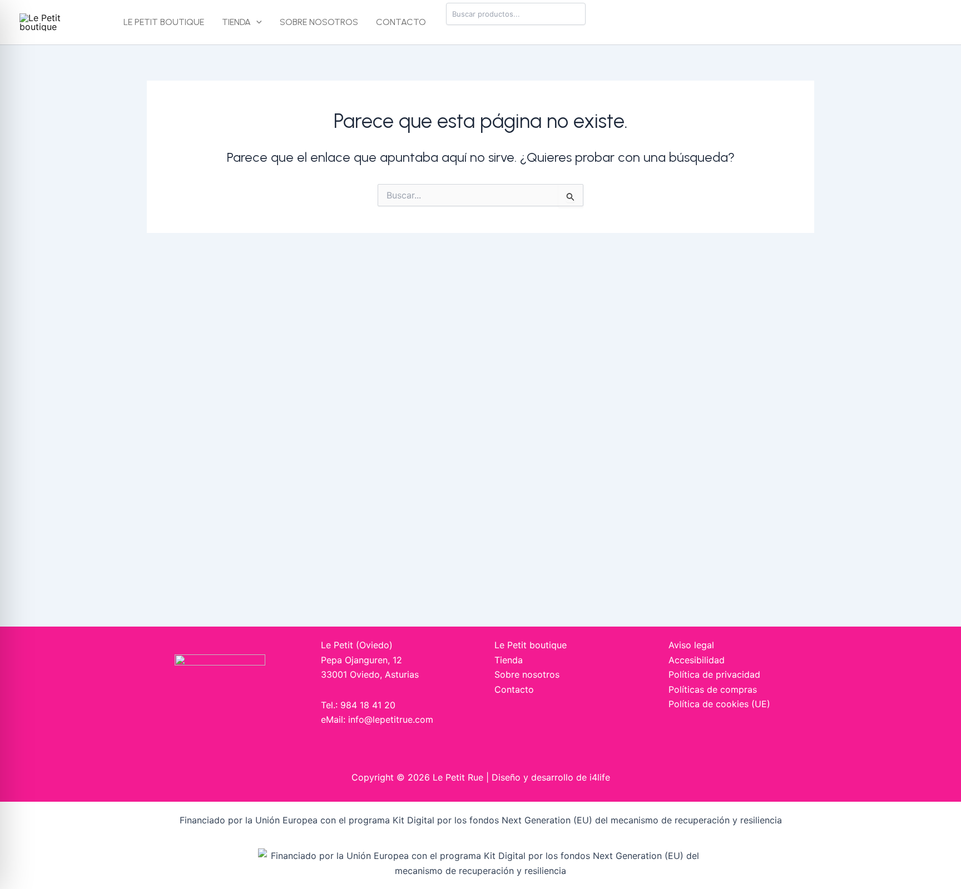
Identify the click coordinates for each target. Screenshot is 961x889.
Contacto (401, 22)
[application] (256, 22)
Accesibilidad (696, 659)
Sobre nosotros (319, 22)
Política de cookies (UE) (719, 703)
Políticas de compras (712, 689)
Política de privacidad (714, 674)
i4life (600, 777)
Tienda (236, 22)
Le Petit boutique (163, 22)
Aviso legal (691, 644)
